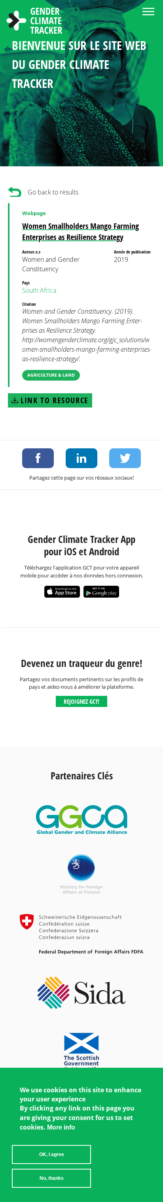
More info (61, 1127)
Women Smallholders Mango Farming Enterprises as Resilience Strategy (80, 231)
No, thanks (52, 1178)
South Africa (39, 290)
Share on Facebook (38, 458)
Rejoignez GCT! (81, 701)
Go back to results (53, 192)
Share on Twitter (125, 458)
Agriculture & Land (51, 375)
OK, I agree (51, 1154)
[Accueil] (34, 21)
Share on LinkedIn (81, 458)
